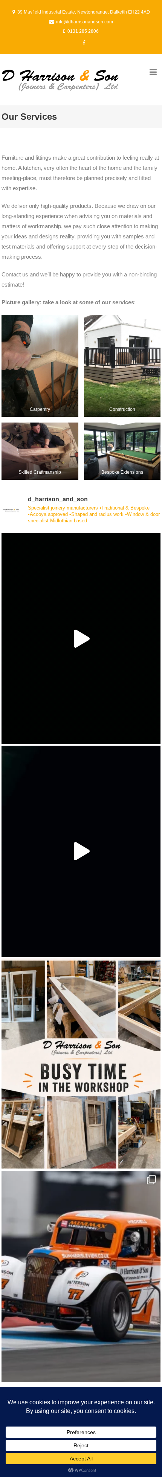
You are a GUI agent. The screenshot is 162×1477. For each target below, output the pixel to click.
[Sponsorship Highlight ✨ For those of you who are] (81, 1276)
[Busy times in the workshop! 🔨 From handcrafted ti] (81, 1063)
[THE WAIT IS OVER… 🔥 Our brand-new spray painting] (81, 638)
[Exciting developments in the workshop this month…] (81, 851)
